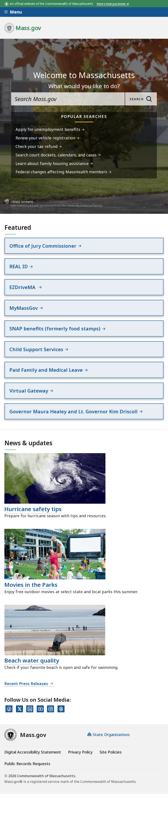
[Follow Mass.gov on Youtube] (40, 708)
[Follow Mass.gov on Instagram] (50, 708)
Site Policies (111, 752)
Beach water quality (31, 660)
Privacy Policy (80, 752)
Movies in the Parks (30, 585)
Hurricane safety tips (32, 509)
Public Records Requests (27, 763)
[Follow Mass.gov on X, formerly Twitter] (19, 708)
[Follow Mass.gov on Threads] (61, 708)
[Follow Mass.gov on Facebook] (8, 708)
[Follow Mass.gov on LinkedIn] (29, 708)
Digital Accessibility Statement (32, 752)
